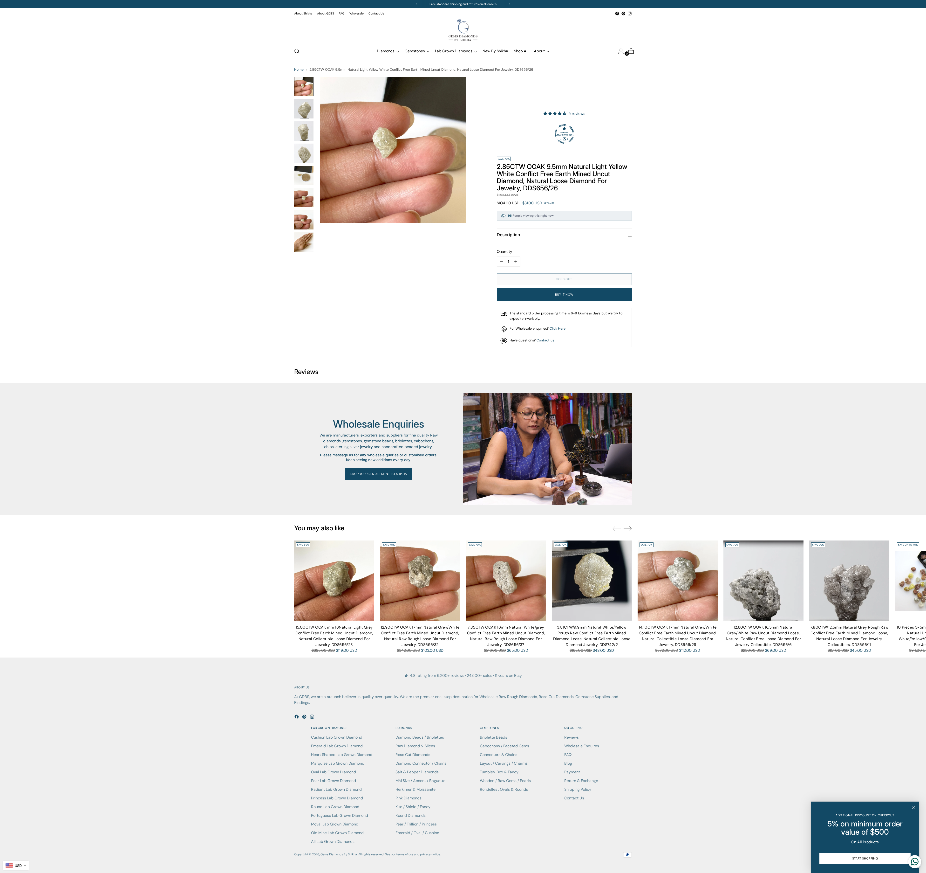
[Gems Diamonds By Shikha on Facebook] (617, 13)
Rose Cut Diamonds (412, 754)
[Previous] (416, 4)
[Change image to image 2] (303, 108)
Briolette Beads (493, 737)
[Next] (509, 4)
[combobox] (15, 865)
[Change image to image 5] (303, 175)
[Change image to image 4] (303, 153)
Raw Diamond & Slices (415, 745)
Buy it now (564, 295)
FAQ (568, 754)
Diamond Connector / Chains (420, 763)
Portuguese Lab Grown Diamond (339, 815)
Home (299, 69)
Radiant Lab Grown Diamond (336, 789)
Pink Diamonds (408, 798)
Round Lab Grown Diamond (335, 806)
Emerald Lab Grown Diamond (337, 745)
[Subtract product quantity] (515, 261)
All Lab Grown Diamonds (332, 841)
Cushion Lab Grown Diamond (336, 737)
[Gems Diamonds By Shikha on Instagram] (629, 13)
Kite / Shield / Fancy (412, 806)
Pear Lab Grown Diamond (333, 780)
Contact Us (574, 798)
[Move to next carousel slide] (628, 529)
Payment (572, 772)
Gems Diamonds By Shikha (338, 854)
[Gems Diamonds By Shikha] (463, 30)
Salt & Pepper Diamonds (417, 772)
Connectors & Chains (498, 754)
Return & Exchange (581, 780)
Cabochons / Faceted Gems (504, 745)
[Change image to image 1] (303, 86)
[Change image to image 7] (303, 219)
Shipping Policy (577, 789)
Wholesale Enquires (581, 745)
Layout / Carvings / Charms (504, 763)
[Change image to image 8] (303, 242)
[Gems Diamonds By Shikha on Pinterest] (623, 13)
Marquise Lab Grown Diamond (337, 763)
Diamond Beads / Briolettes (419, 737)
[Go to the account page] (619, 51)
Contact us (545, 340)
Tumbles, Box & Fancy (499, 772)
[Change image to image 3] (303, 131)
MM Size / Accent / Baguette (420, 780)
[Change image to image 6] (303, 197)
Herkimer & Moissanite (415, 789)
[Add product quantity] (501, 261)
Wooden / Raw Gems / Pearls (505, 780)
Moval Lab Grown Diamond (334, 824)
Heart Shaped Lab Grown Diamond (341, 754)
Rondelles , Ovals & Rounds (504, 789)
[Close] (913, 807)
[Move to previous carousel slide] (617, 529)
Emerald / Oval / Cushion (417, 832)
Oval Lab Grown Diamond (333, 772)
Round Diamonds (410, 815)
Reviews (571, 737)
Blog (568, 763)
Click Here (557, 328)
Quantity (504, 251)
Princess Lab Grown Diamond (337, 798)
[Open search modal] (297, 51)
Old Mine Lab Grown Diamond (337, 832)
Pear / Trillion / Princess (416, 824)
